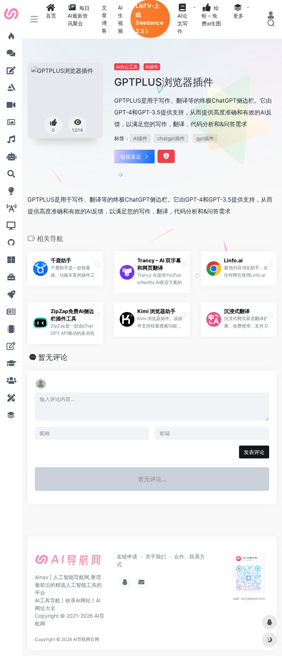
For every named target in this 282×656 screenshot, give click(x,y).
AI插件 (151, 67)
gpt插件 (205, 138)
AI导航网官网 (86, 639)
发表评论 (254, 452)
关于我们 (155, 556)
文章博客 (104, 19)
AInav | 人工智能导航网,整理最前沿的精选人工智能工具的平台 (68, 585)
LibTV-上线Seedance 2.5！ (149, 19)
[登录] (271, 15)
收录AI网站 (78, 600)
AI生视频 (120, 19)
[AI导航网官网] (68, 562)
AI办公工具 (127, 67)
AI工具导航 (47, 600)
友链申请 (127, 556)
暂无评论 (53, 357)
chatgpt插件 (171, 138)
